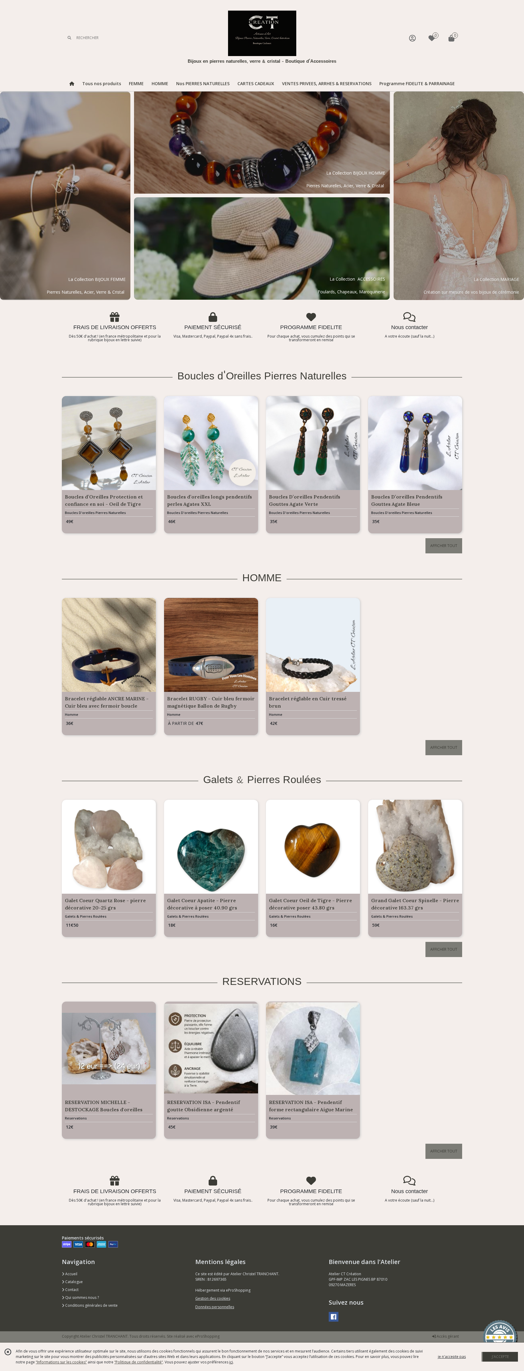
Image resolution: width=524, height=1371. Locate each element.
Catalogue (73, 1281)
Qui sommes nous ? (81, 1297)
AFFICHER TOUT (443, 545)
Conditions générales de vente (91, 1305)
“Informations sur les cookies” (61, 1362)
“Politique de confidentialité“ (138, 1362)
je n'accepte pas (452, 1356)
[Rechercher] (69, 38)
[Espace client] (412, 38)
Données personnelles (214, 1306)
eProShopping (207, 1336)
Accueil (70, 1273)
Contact (71, 1289)
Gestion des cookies (212, 1298)
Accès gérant (447, 1336)
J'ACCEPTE (500, 1356)
